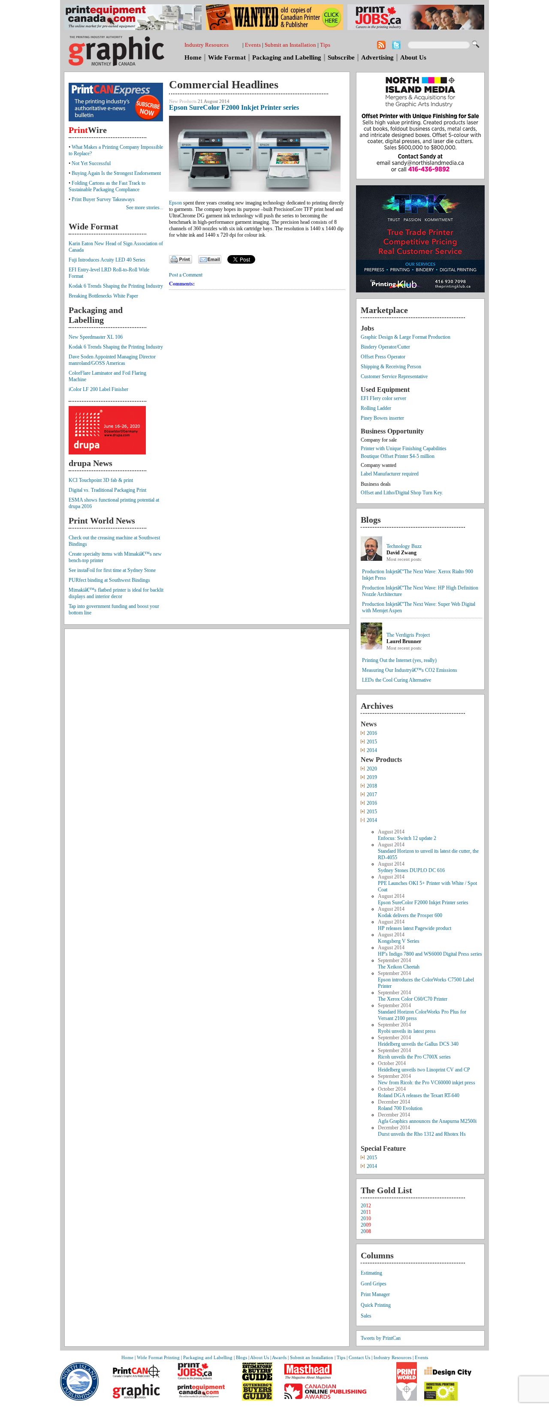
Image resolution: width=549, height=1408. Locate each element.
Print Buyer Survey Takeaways (103, 199)
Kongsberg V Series (398, 941)
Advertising (377, 57)
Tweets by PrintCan (381, 1338)
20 (366, 1206)
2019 (372, 777)
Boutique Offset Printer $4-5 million (397, 456)
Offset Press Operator (383, 357)
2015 (372, 742)
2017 (372, 794)
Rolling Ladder (376, 408)
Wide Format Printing (158, 1357)
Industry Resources (206, 45)
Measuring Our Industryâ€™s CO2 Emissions (409, 670)
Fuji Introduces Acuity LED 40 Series (107, 260)
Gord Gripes (373, 1284)
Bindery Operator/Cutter (385, 347)
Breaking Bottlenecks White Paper (103, 296)
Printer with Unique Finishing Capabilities (403, 448)
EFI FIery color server (383, 398)
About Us (413, 57)
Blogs (241, 1357)
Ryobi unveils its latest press (407, 1031)
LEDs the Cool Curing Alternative (396, 680)
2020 (372, 769)
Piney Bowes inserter (382, 418)
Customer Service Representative (394, 376)
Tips (325, 45)
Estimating (371, 1273)
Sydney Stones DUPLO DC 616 (411, 870)
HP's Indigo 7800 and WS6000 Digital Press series (430, 954)
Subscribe (341, 57)
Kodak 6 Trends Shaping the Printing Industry (116, 286)
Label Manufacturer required (390, 474)
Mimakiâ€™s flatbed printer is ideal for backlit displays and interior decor (116, 593)
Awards (279, 1357)
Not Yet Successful (91, 163)
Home (193, 57)
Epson (175, 203)
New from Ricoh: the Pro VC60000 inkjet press (426, 1083)
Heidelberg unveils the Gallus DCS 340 (418, 1044)
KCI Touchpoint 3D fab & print (101, 480)
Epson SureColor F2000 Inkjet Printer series (423, 903)
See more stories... (144, 208)
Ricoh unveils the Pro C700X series (414, 1057)
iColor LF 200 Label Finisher (98, 389)
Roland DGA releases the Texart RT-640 (418, 1095)
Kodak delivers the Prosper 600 (410, 915)
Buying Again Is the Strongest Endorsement (116, 173)
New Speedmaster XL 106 (96, 337)
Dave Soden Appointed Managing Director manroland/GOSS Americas (112, 360)
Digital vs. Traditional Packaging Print (107, 490)
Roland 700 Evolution (400, 1108)
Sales (366, 1316)
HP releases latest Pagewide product (414, 928)
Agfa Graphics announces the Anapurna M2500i (427, 1121)
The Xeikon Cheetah (398, 967)
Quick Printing (376, 1305)
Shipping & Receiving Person (391, 367)
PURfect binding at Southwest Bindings (109, 580)
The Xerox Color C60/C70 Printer (412, 999)
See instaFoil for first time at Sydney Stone (112, 570)
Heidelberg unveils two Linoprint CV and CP (424, 1070)
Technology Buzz (404, 546)
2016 (372, 733)
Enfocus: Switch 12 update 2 (407, 838)
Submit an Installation (290, 45)
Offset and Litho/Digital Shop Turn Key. (402, 493)
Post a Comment (185, 274)
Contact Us (359, 1357)
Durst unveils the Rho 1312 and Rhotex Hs (422, 1134)
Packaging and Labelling (286, 57)
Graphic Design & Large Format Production (405, 337)
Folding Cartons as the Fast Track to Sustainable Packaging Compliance (107, 186)
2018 (372, 786)
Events (253, 45)
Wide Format (227, 57)
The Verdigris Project (408, 635)
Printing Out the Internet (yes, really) (399, 660)
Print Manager (375, 1294)
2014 (372, 750)
